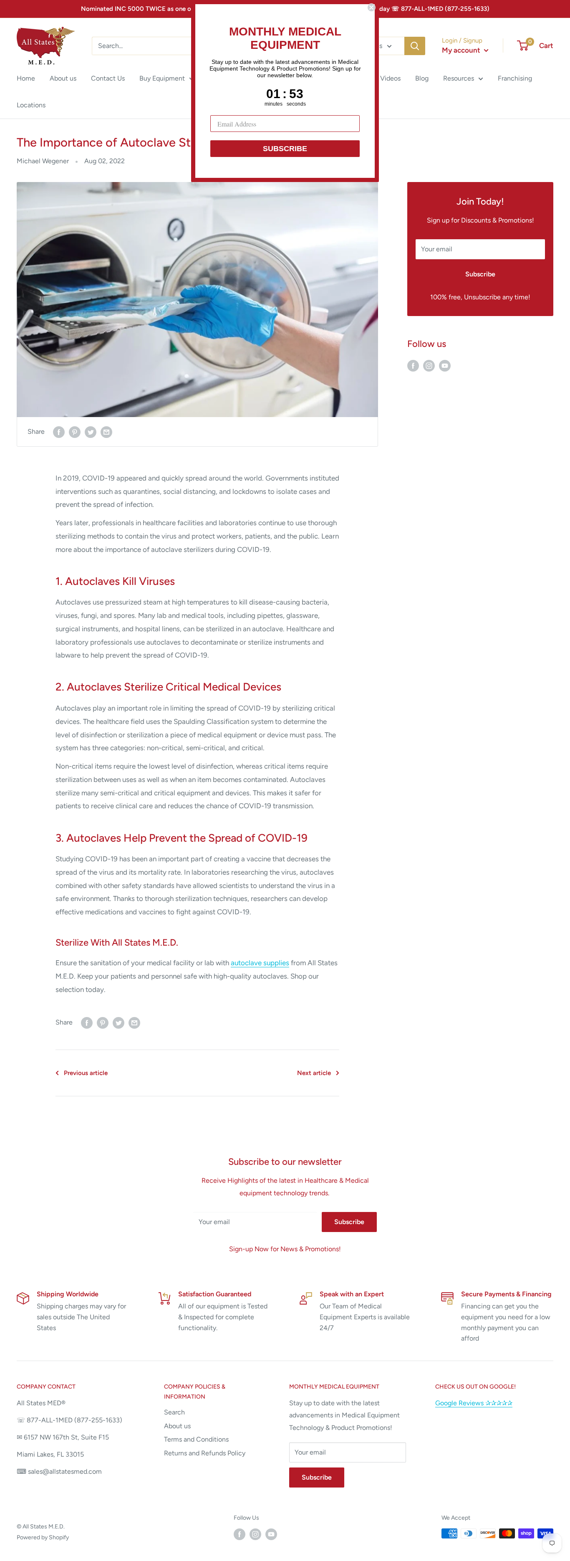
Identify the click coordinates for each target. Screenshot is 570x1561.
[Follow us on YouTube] (445, 365)
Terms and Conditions (196, 1439)
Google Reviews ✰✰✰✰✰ (473, 1403)
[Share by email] (106, 431)
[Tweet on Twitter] (90, 431)
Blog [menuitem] (422, 78)
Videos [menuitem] (390, 78)
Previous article (86, 1073)
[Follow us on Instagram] (429, 365)
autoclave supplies (260, 963)
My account (462, 50)
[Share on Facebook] (59, 431)
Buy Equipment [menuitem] (162, 78)
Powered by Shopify (43, 1537)
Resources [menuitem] (458, 78)
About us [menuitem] (63, 78)
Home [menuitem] (26, 78)
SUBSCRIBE (285, 148)
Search (174, 1412)
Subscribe (480, 274)
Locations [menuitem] (31, 105)
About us (177, 1426)
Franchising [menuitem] (515, 78)
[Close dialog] (371, 7)
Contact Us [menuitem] (108, 78)
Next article (314, 1073)
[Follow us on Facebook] (413, 365)
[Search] (414, 46)
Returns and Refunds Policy (204, 1453)
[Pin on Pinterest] (75, 431)
